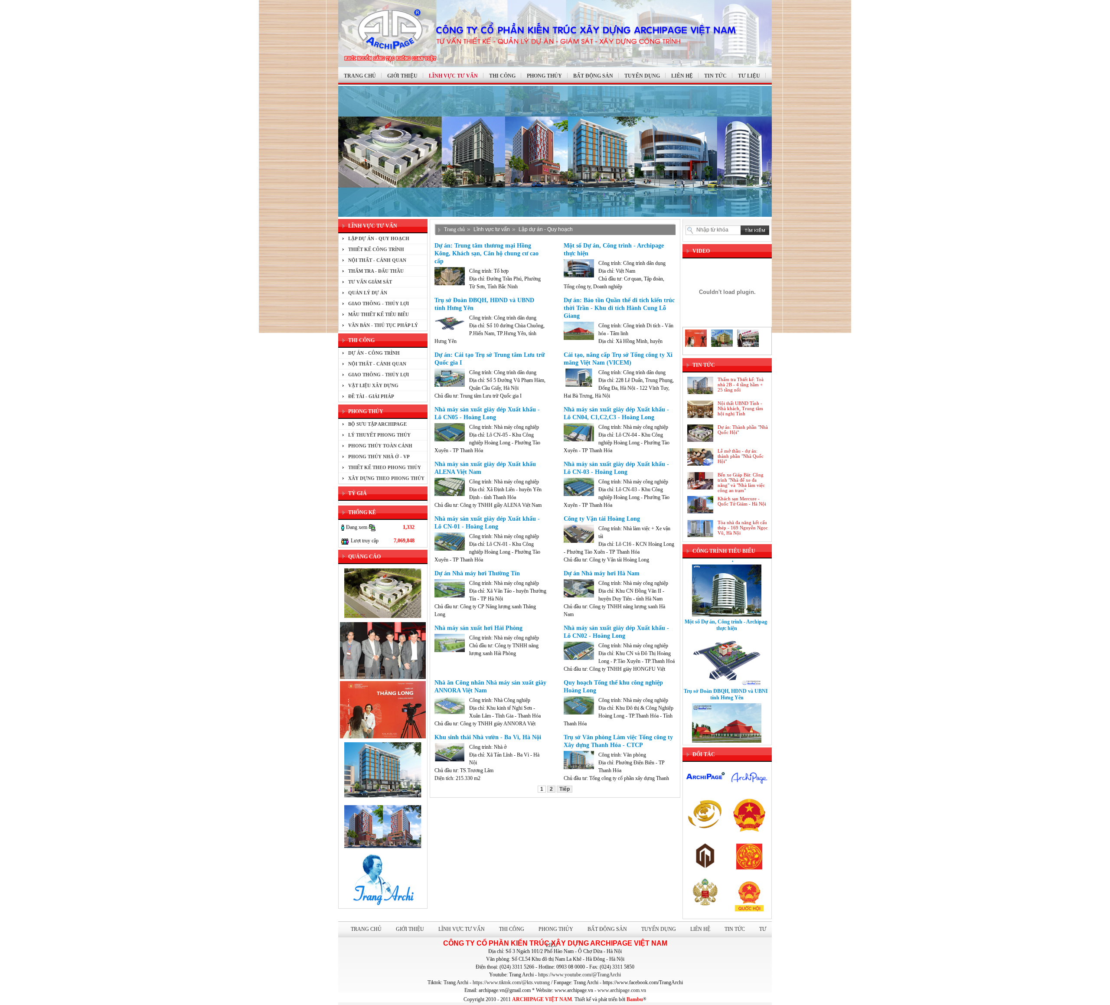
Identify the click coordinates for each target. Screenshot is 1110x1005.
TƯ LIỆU (749, 76)
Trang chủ (454, 229)
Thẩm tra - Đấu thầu (376, 271)
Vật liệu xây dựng (373, 385)
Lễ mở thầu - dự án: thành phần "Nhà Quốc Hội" (741, 456)
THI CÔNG (502, 76)
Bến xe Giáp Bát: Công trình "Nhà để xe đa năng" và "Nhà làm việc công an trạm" (741, 482)
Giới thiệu (410, 929)
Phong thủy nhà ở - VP (379, 456)
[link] (579, 975)
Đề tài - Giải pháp (371, 396)
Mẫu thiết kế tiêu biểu (378, 314)
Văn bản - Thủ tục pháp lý (383, 325)
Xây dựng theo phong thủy (386, 478)
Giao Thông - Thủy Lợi (378, 303)
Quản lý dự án (367, 292)
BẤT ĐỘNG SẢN (593, 76)
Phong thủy (556, 929)
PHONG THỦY (544, 76)
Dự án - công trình (374, 353)
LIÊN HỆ (682, 76)
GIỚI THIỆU (402, 76)
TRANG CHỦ (360, 76)
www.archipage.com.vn (621, 990)
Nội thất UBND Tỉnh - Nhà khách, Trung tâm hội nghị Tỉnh (740, 408)
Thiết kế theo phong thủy (384, 467)
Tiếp (564, 789)
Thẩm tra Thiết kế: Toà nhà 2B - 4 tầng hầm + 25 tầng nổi (741, 384)
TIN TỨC (715, 76)
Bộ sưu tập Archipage (377, 424)
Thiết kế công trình (376, 249)
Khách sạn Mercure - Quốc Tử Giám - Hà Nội (742, 501)
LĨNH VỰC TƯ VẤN (453, 76)
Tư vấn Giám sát (370, 281)
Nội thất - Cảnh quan (377, 260)
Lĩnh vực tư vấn (491, 229)
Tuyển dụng (658, 929)
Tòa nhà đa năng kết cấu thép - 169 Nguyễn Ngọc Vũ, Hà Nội (743, 527)
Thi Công (511, 929)
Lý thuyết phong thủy (379, 434)
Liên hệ (700, 929)
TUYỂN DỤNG (642, 76)
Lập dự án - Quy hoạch (378, 238)
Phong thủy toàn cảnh (380, 445)
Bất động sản (607, 929)
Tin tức (735, 929)
